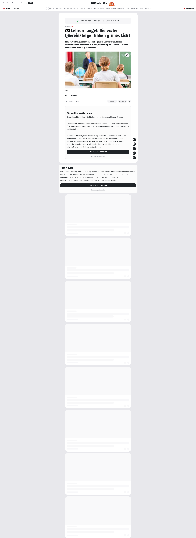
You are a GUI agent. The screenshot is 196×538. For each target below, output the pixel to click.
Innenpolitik (122, 101)
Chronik (68, 26)
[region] (98, 8)
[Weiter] (150, 8)
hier (99, 147)
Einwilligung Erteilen (98, 152)
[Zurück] (47, 8)
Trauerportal (16, 2)
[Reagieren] (134, 139)
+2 (129, 101)
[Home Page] (99, 3)
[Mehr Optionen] (134, 157)
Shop (8, 2)
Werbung (24, 2)
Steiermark (113, 101)
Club (4, 2)
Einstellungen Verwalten (98, 156)
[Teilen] (134, 153)
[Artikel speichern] (134, 148)
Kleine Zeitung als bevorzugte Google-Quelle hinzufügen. (99, 20)
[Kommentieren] (134, 144)
